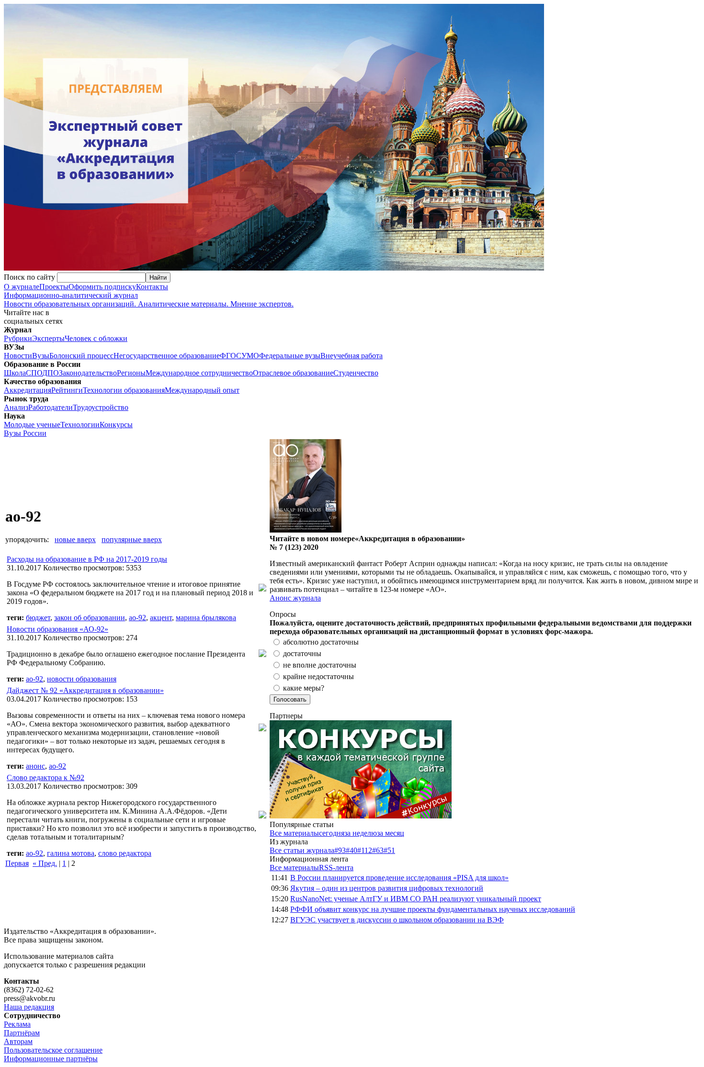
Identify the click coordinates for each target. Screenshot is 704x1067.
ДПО (50, 373)
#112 (364, 850)
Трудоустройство (100, 407)
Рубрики (18, 338)
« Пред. (45, 863)
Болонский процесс (81, 356)
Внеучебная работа (351, 356)
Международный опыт (202, 390)
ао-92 (137, 617)
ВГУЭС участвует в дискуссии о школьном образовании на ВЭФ (397, 920)
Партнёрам (22, 1033)
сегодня (331, 833)
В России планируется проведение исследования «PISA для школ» (399, 878)
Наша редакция (29, 1007)
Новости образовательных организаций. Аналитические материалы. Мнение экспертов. (149, 299)
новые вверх (75, 539)
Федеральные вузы (289, 356)
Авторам (18, 1041)
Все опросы (679, 614)
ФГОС (230, 356)
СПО (34, 373)
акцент (161, 617)
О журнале (21, 287)
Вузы (40, 356)
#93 (340, 850)
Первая (17, 863)
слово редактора (124, 853)
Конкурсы (116, 424)
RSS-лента (336, 867)
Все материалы (294, 833)
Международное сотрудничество (199, 373)
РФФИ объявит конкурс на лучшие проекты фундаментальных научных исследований (432, 909)
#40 (351, 850)
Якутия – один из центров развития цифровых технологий (386, 888)
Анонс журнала (295, 598)
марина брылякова (206, 617)
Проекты (53, 287)
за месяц (390, 833)
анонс (35, 766)
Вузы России (25, 433)
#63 (378, 850)
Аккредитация (27, 390)
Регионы (131, 373)
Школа (15, 373)
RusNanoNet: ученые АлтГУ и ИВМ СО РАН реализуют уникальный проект (415, 899)
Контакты (152, 287)
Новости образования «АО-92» (57, 629)
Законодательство (88, 373)
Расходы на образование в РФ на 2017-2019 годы (87, 559)
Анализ (16, 407)
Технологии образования (124, 390)
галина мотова (70, 853)
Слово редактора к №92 (45, 777)
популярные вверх (132, 539)
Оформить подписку (102, 287)
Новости (18, 356)
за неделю (360, 833)
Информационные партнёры (51, 1059)
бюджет (38, 617)
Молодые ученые (32, 424)
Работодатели (50, 407)
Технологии (80, 424)
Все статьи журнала (302, 850)
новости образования (81, 679)
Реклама (17, 1024)
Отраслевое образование (293, 373)
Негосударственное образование (167, 356)
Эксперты (48, 338)
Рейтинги (67, 390)
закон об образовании (89, 617)
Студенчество (355, 373)
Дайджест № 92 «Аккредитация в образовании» (85, 690)
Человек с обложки (96, 338)
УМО (250, 356)
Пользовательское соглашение (53, 1050)
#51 (389, 850)
